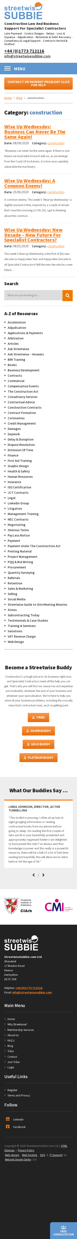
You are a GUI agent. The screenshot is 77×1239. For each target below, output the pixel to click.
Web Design (16, 642)
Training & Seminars (22, 626)
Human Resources (20, 476)
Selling (12, 594)
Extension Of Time (20, 450)
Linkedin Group (18, 503)
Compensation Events (23, 386)
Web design (12, 1155)
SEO (42, 1155)
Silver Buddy (40, 730)
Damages (14, 428)
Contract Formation (22, 413)
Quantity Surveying (21, 572)
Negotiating (16, 524)
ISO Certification (19, 487)
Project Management (22, 556)
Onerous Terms (18, 530)
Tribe (40, 717)
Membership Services (20, 1030)
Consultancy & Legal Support (22, 41)
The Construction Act (23, 391)
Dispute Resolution (21, 444)
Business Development (24, 370)
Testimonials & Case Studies (28, 620)
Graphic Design (18, 466)
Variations (15, 631)
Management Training (23, 514)
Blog (10, 1046)
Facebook (19, 1127)
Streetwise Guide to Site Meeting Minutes (37, 604)
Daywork (14, 434)
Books (12, 365)
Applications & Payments (25, 333)
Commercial (16, 381)
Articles (13, 343)
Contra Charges (34, 33)
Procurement (17, 567)
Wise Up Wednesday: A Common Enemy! (29, 183)
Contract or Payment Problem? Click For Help (38, 83)
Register (12, 1090)
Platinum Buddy (40, 757)
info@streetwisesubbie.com (27, 56)
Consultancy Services (22, 397)
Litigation (15, 508)
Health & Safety (19, 471)
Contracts (15, 375)
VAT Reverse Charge (22, 636)
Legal (11, 498)
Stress (12, 610)
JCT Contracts (18, 492)
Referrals (14, 578)
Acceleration (17, 322)
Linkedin (18, 1119)
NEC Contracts (18, 519)
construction (56, 143)
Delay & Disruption (21, 439)
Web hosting (29, 1155)
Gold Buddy (40, 744)
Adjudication (25, 37)
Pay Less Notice (19, 535)
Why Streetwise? (17, 1024)
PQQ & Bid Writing (20, 562)
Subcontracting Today (23, 615)
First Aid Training (20, 460)
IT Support (56, 1155)
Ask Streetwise (18, 349)
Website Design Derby (18, 1159)
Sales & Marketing (20, 588)
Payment (14, 540)
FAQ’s (10, 1040)
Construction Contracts (24, 407)
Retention (15, 583)
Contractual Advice (21, 402)
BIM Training (16, 359)
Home (11, 1019)
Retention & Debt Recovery (53, 37)
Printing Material (20, 551)
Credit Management (22, 423)
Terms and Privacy (18, 1095)
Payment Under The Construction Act (34, 546)
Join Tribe (13, 1062)
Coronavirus (16, 418)
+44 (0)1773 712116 (24, 51)
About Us (13, 1035)
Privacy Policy (26, 1150)
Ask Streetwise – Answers (26, 354)
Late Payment (13, 33)
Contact (12, 1057)
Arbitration (16, 338)
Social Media (16, 599)
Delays (50, 33)
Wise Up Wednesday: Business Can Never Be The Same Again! (34, 131)
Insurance (14, 482)
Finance (13, 455)
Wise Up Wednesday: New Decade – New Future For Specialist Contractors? (33, 234)
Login (10, 1067)
